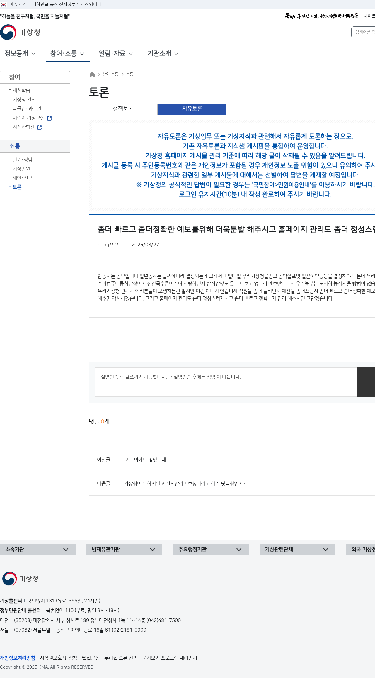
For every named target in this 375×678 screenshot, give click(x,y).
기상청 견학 (24, 99)
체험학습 (21, 90)
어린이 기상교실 (29, 118)
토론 (17, 187)
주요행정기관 (192, 549)
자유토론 (192, 109)
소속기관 (14, 549)
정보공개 (16, 53)
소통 (129, 74)
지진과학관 (24, 127)
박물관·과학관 (27, 108)
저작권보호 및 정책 (58, 658)
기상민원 (21, 169)
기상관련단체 (279, 549)
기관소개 (159, 53)
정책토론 (123, 109)
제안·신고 (23, 178)
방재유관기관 (106, 549)
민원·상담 (23, 159)
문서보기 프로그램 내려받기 (169, 658)
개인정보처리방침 (17, 658)
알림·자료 (112, 53)
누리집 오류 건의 (120, 658)
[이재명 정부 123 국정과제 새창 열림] (321, 16)
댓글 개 (99, 421)
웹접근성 (91, 658)
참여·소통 (63, 53)
